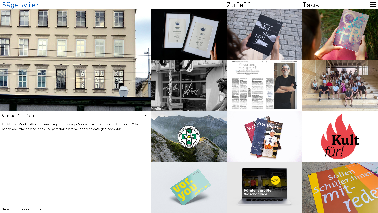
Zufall (239, 4)
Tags (310, 4)
